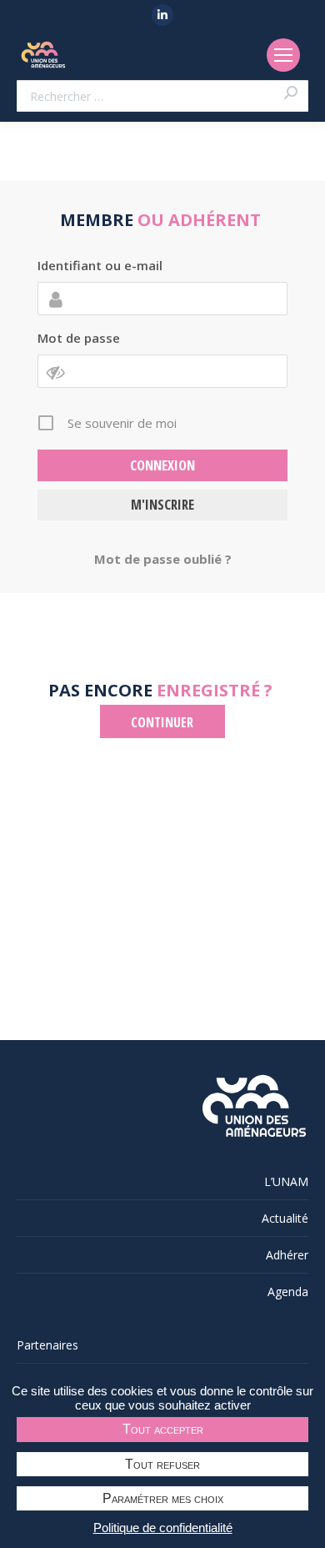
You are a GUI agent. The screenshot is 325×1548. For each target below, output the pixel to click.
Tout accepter (162, 1429)
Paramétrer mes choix (162, 1498)
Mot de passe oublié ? (163, 558)
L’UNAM (286, 1181)
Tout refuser (162, 1464)
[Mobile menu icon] (283, 55)
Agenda (288, 1291)
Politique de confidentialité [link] (162, 1527)
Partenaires (47, 1345)
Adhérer (287, 1255)
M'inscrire (162, 504)
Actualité (285, 1218)
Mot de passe (79, 337)
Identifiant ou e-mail (100, 265)
